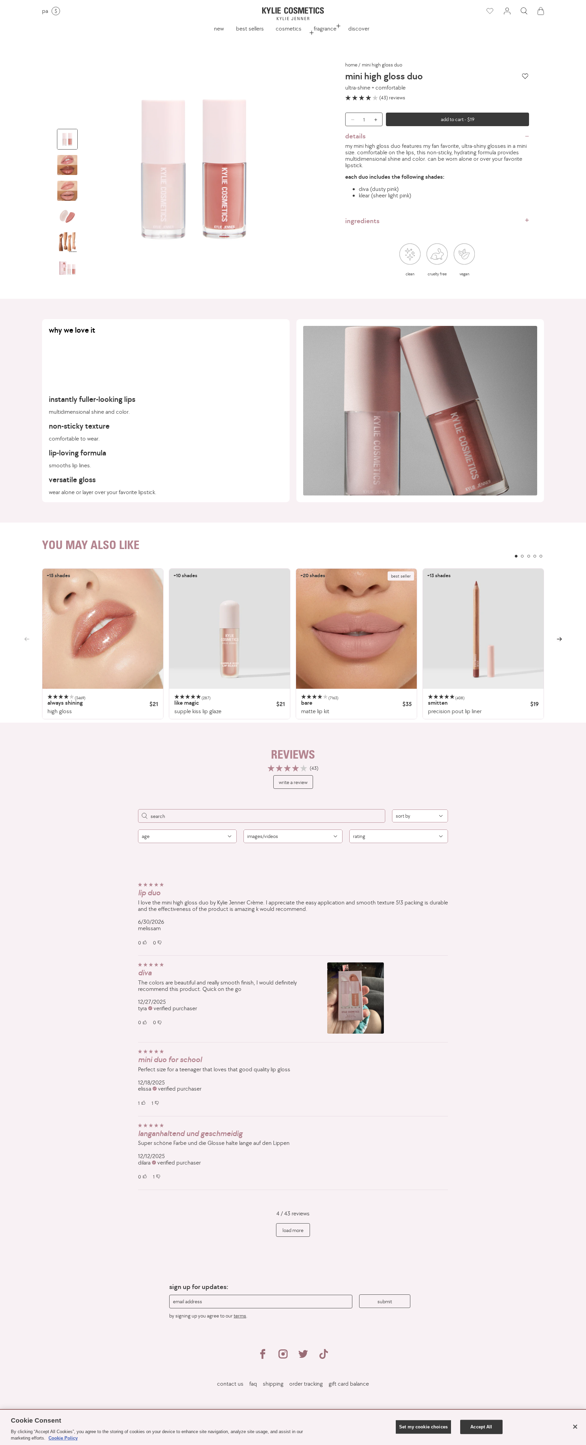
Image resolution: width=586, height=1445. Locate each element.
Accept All (481, 1426)
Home (351, 65)
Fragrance (325, 28)
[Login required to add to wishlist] (525, 76)
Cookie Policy (63, 1438)
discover (358, 28)
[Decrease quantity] (350, 119)
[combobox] (420, 815)
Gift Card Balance (349, 1384)
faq (253, 1384)
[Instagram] (283, 1357)
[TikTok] (323, 1357)
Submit (384, 1301)
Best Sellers (250, 28)
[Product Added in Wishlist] (489, 11)
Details (355, 136)
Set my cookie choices (423, 1426)
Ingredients (362, 220)
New (219, 28)
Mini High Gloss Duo (382, 65)
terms (240, 1315)
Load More (293, 1230)
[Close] (575, 1426)
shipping (273, 1384)
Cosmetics (288, 28)
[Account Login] (507, 11)
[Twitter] (303, 1357)
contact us (230, 1384)
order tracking (306, 1384)
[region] (293, 644)
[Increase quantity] (377, 119)
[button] (524, 11)
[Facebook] (262, 1357)
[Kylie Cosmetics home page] (293, 13)
